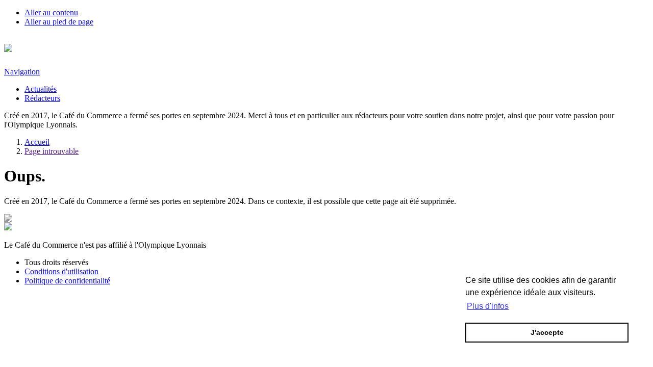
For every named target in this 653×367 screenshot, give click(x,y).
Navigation (22, 71)
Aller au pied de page (58, 21)
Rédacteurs (42, 98)
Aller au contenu (51, 12)
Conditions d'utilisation (61, 271)
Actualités (40, 89)
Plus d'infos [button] (488, 306)
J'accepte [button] (547, 332)
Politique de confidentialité (67, 280)
